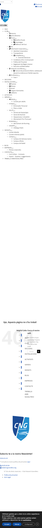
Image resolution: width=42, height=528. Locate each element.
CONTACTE (29, 386)
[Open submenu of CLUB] (9, 31)
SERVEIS (28, 365)
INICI (26, 338)
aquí (28, 462)
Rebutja (17, 524)
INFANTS (28, 370)
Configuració (28, 524)
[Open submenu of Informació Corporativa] (27, 49)
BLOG (27, 375)
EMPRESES (29, 381)
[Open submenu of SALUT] (14, 110)
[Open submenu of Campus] (15, 137)
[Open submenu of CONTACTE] (13, 152)
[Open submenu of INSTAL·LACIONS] (16, 82)
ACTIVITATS (29, 359)
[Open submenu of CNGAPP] (15, 126)
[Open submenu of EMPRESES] (12, 148)
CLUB (27, 343)
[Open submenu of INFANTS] (11, 130)
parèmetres (27, 520)
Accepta (6, 524)
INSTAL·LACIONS (31, 354)
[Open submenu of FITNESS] (15, 104)
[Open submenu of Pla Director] (19, 75)
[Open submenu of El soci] (16, 38)
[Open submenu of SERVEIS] (11, 97)
